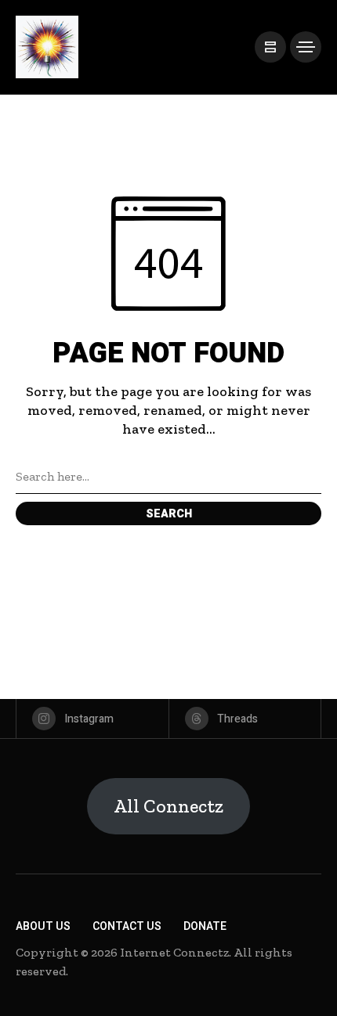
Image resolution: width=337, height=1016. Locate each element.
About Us (43, 926)
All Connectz (168, 805)
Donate (204, 926)
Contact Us (126, 926)
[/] (270, 47)
